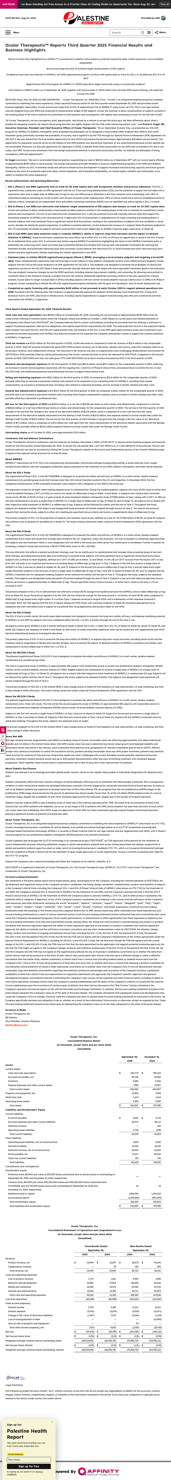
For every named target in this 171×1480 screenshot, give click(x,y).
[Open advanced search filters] (149, 32)
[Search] (142, 32)
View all (164, 4)
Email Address (15, 1454)
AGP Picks (9, 4)
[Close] (52, 1422)
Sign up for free (29, 1466)
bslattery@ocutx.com (16, 1025)
